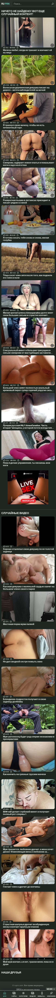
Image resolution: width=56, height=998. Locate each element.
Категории (23, 996)
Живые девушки (42, 996)
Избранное (51, 996)
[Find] (52, 3)
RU (5, 3)
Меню (49, 989)
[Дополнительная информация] (52, 45)
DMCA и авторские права (28, 989)
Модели (33, 996)
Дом (4, 996)
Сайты (14, 996)
